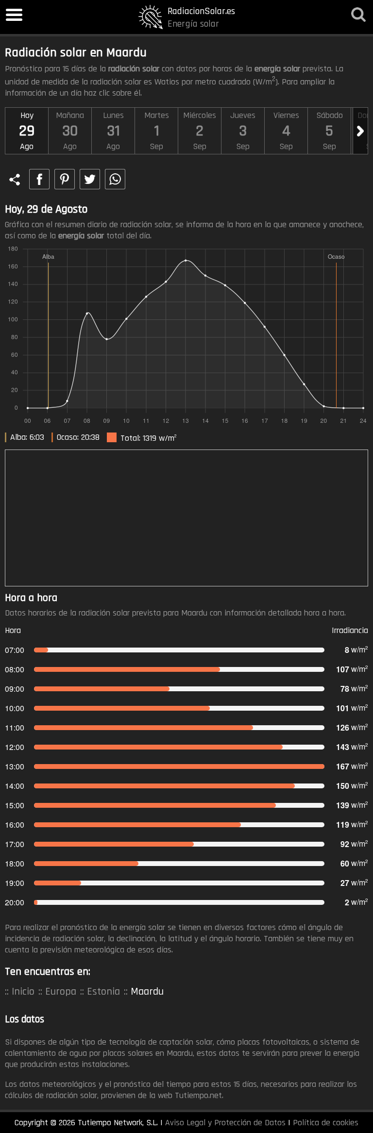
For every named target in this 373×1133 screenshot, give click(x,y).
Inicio (23, 992)
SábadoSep (329, 131)
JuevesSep (242, 131)
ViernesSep (286, 131)
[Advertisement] (186, 518)
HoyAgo (26, 131)
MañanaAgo (70, 131)
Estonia (103, 992)
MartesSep (156, 131)
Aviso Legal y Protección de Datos (225, 1122)
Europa (60, 992)
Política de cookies (325, 1122)
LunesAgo (113, 131)
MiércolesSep (199, 131)
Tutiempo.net (198, 1095)
